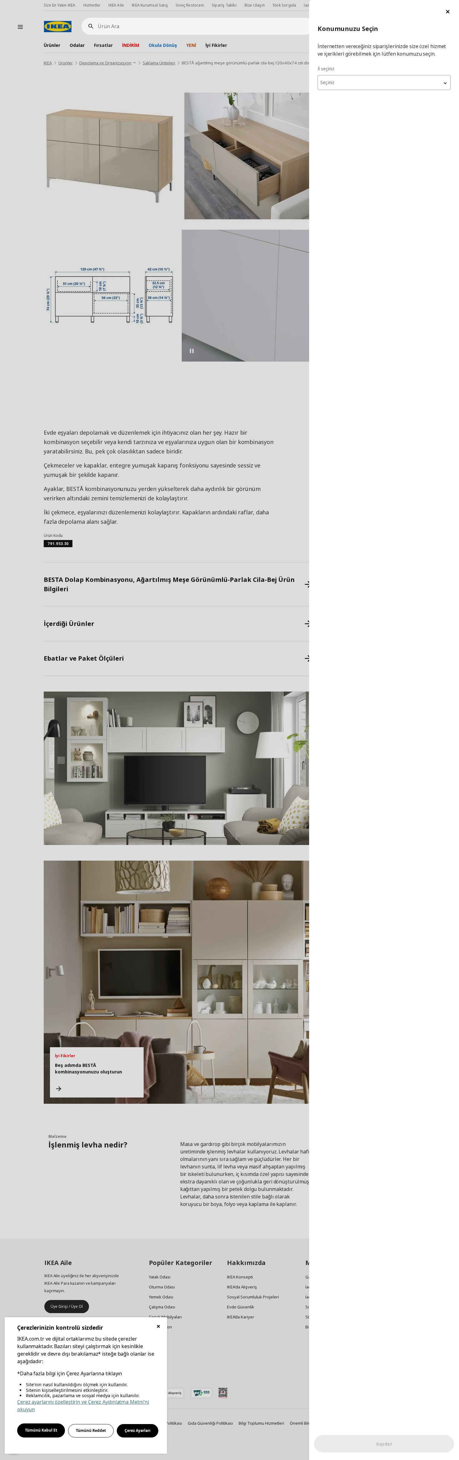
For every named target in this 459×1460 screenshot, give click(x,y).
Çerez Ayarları (138, 1430)
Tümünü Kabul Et (41, 1430)
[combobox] (384, 82)
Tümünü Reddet (91, 1430)
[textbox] (384, 82)
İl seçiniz (326, 69)
